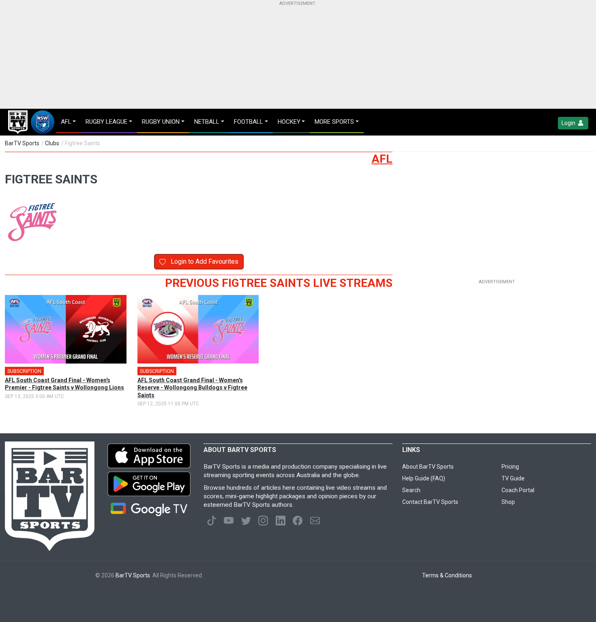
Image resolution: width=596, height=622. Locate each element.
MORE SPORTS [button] (334, 121)
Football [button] (248, 121)
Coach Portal (518, 490)
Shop (508, 502)
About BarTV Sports (428, 466)
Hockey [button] (289, 121)
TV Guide (513, 478)
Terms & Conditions (447, 575)
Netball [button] (206, 121)
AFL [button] (66, 121)
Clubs (52, 143)
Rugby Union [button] (161, 121)
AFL (381, 159)
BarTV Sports (22, 143)
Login (569, 123)
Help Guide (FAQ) (423, 478)
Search (411, 490)
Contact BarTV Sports (430, 502)
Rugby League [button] (106, 121)
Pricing (510, 466)
